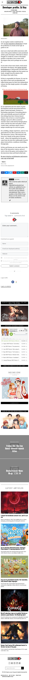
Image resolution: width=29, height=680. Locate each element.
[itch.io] (14, 663)
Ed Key (14, 11)
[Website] (10, 200)
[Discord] (19, 663)
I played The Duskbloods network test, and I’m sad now (14, 516)
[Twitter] (10, 172)
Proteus (24, 11)
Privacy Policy (18, 675)
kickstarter (18, 11)
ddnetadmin (14, 10)
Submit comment (14, 266)
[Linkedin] (18, 172)
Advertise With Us (4, 675)
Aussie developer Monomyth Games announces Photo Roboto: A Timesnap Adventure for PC (13, 548)
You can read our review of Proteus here (14, 89)
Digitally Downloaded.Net (22, 672)
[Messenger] (7, 172)
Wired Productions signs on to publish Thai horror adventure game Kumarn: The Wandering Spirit (14, 614)
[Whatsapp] (22, 172)
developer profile (8, 11)
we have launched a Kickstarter (13, 43)
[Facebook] (3, 172)
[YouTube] (12, 663)
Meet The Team (12, 675)
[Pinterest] (14, 172)
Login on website (6, 286)
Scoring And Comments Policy (7, 676)
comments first (19, 216)
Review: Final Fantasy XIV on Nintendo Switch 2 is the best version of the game (14, 646)
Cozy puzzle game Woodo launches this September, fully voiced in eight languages (14, 580)
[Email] (26, 172)
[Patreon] (17, 663)
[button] (22, 668)
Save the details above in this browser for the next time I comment (15, 258)
